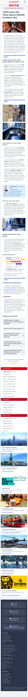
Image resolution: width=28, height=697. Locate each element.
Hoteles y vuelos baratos (8, 396)
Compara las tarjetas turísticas (8, 648)
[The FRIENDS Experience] (14, 500)
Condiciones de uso (6, 639)
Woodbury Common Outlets (9, 391)
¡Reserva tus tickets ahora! (7, 450)
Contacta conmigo (6, 682)
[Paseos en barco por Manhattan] (14, 459)
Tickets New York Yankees (9, 381)
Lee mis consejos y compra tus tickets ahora (11, 532)
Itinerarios (5, 430)
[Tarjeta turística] (14, 480)
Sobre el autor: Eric (6, 635)
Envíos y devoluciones (6, 637)
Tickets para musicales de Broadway (9, 650)
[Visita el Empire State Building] (14, 439)
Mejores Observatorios (8, 407)
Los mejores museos (7, 410)
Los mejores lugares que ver (7, 651)
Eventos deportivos (7, 412)
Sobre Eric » (21, 186)
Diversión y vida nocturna (8, 405)
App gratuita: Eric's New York (9, 418)
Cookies (4, 642)
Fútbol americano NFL (6, 666)
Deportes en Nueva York (7, 658)
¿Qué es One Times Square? (13, 328)
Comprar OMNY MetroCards (9, 384)
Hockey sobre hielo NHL (7, 662)
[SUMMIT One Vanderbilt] (14, 561)
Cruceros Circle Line (6, 653)
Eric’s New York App (6, 673)
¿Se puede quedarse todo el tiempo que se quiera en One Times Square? (13, 351)
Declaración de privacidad (7, 640)
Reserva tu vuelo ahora (7, 553)
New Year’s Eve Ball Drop (10, 289)
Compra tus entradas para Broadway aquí (11, 595)
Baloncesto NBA (5, 661)
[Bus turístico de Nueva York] (14, 521)
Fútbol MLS (4, 668)
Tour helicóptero (6, 374)
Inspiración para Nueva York (8, 645)
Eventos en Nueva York (8, 428)
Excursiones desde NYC (8, 393)
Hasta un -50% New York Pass (9, 379)
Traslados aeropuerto (8, 423)
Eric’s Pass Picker (5, 675)
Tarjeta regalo (5, 679)
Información (5, 633)
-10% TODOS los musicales (9, 386)
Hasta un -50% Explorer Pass (9, 376)
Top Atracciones (6, 402)
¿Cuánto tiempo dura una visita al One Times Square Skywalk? (12, 343)
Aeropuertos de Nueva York (7, 655)
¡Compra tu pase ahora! (7, 491)
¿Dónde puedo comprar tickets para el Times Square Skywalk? (13, 321)
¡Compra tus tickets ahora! (7, 573)
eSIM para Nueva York (8, 426)
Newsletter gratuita (7, 421)
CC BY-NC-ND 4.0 (21, 688)
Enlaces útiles (5, 671)
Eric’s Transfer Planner (6, 677)
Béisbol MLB (4, 664)
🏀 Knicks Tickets (9, 371)
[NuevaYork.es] (14, 1)
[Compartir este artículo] (24, 17)
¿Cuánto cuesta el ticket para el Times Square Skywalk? (12, 335)
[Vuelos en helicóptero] (14, 541)
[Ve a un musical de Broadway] (14, 582)
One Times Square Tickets (9, 389)
